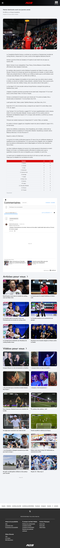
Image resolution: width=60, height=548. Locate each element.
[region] (30, 236)
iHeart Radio (42, 527)
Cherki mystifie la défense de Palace (41, 430)
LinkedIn (56, 505)
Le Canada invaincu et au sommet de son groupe (42, 319)
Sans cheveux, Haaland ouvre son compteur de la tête (15, 410)
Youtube (49, 505)
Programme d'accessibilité (11, 527)
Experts (3, 505)
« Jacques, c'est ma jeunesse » (39, 388)
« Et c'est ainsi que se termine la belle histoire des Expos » (15, 388)
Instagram (43, 505)
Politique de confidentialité (28, 523)
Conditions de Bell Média (28, 505)
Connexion (48, 202)
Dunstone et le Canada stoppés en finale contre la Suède (44, 341)
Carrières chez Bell (16, 505)
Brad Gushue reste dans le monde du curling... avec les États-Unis (15, 297)
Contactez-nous (9, 525)
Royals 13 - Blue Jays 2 (37, 472)
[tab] (11, 213)
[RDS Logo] (29, 3)
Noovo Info (42, 523)
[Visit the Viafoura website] (53, 270)
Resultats (56, 4)
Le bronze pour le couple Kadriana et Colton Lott (43, 297)
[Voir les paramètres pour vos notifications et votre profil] (5, 199)
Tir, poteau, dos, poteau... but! (39, 409)
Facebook (37, 505)
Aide (6, 523)
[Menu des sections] (2, 2)
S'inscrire (53, 202)
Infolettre (9, 505)
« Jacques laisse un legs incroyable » (41, 368)
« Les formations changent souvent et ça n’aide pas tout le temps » (15, 451)
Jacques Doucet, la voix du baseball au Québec (15, 368)
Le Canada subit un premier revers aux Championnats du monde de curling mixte (14, 319)
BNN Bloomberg (9, 540)
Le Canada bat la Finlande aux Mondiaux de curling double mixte (15, 341)
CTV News (7, 538)
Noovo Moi (42, 525)
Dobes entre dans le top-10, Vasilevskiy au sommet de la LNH (42, 451)
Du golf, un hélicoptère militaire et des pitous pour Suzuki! (15, 472)
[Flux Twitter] (30, 511)
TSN (6, 536)
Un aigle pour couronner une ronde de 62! (14, 430)
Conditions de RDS (26, 525)
